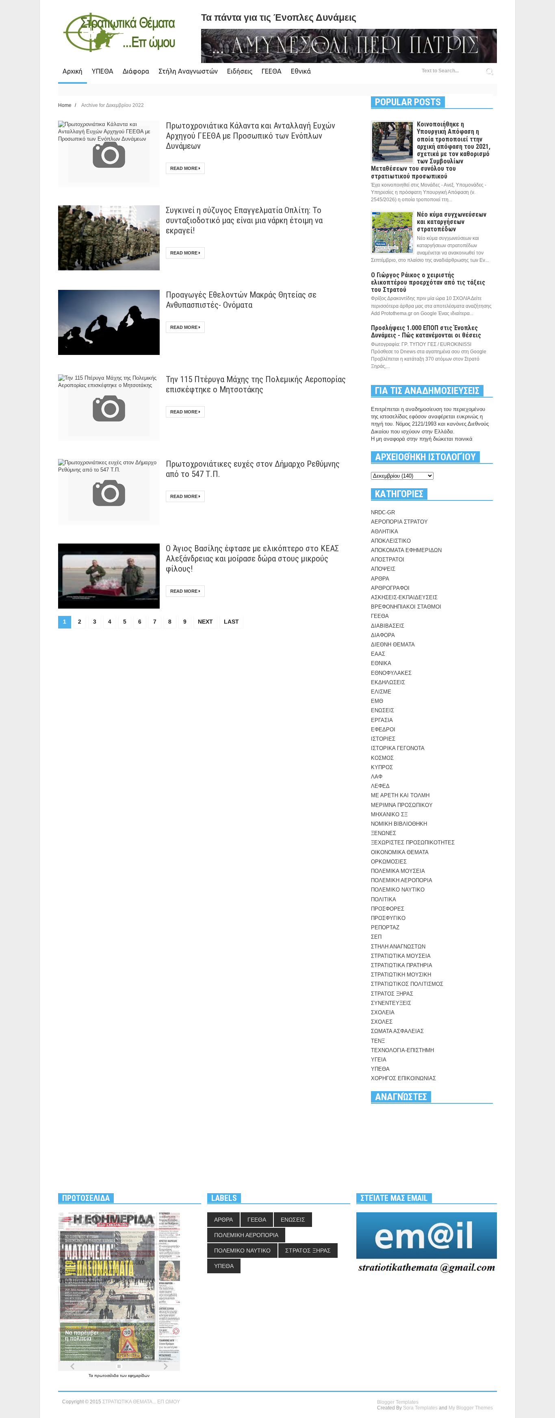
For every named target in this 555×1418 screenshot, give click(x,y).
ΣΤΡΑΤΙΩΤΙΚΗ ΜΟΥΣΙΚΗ (401, 975)
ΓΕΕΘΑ (272, 71)
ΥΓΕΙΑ (378, 1060)
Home (65, 105)
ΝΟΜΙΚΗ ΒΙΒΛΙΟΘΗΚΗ (399, 824)
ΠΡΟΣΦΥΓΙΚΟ (388, 918)
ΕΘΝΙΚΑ (381, 663)
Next (205, 621)
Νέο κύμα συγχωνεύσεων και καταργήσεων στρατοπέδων (451, 222)
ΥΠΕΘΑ (102, 71)
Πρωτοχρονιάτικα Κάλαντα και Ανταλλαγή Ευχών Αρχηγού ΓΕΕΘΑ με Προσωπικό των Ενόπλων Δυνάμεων (250, 136)
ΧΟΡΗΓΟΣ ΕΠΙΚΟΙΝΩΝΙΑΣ (403, 1078)
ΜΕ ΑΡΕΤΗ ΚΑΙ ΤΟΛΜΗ (400, 795)
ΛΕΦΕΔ (380, 786)
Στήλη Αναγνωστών (188, 71)
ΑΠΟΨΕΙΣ (383, 569)
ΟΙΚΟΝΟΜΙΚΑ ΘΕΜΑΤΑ (400, 852)
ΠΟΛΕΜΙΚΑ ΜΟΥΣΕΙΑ (398, 871)
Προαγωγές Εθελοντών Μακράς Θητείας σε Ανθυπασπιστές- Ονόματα (241, 300)
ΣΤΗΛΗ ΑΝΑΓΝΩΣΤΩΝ (398, 947)
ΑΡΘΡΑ (380, 579)
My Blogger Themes (471, 1408)
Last (231, 621)
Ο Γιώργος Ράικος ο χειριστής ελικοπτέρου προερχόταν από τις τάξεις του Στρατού (428, 282)
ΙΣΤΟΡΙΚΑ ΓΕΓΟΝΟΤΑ (398, 748)
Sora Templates (420, 1408)
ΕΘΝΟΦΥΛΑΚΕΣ (391, 673)
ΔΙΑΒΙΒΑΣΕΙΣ (387, 626)
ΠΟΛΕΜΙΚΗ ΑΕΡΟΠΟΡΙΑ (401, 880)
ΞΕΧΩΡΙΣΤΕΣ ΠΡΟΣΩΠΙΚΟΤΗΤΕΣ (413, 842)
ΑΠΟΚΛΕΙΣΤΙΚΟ (391, 541)
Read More (184, 168)
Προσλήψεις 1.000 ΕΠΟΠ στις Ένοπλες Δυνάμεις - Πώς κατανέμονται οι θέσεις (426, 331)
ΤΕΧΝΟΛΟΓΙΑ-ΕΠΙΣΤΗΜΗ (402, 1050)
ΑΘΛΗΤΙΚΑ (384, 531)
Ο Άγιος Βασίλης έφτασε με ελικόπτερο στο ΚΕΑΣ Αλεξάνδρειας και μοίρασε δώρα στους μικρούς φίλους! (252, 559)
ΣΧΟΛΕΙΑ (383, 1012)
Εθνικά (301, 71)
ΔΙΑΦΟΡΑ (383, 635)
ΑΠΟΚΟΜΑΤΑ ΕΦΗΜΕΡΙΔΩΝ (406, 550)
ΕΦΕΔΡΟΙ (383, 729)
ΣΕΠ (376, 937)
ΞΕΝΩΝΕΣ (383, 833)
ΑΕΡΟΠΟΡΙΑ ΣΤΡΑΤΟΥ (399, 522)
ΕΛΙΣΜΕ (381, 692)
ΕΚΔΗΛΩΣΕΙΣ (388, 682)
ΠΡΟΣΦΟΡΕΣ (387, 909)
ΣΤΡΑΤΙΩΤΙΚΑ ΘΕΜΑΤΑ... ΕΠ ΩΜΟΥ (141, 1402)
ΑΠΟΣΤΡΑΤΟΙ (387, 560)
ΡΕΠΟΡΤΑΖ (385, 927)
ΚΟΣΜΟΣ (382, 758)
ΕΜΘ (377, 701)
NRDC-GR (383, 512)
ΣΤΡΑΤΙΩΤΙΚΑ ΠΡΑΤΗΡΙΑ (401, 965)
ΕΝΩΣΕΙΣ (382, 710)
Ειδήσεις (239, 71)
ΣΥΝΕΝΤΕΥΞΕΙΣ (391, 1003)
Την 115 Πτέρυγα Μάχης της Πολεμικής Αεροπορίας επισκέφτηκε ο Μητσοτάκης (256, 384)
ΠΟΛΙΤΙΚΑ (383, 899)
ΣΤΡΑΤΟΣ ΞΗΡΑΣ (392, 994)
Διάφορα (136, 71)
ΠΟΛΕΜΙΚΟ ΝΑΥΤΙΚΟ (398, 890)
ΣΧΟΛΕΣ (381, 1022)
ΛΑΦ (376, 777)
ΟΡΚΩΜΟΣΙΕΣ (389, 862)
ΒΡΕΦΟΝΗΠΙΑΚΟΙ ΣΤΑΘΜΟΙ (406, 607)
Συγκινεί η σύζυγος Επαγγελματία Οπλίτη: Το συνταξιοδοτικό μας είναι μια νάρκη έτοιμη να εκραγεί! (244, 220)
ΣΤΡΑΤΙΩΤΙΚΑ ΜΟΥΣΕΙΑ (401, 956)
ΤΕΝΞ (378, 1041)
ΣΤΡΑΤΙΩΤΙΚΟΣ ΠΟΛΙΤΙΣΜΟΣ (407, 984)
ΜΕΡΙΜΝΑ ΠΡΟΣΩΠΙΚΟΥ (402, 805)
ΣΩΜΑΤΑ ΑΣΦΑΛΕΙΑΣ (397, 1031)
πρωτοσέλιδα (107, 1375)
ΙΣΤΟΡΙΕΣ (383, 739)
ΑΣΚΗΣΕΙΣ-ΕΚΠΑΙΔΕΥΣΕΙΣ (404, 597)
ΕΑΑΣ (378, 654)
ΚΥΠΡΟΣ (382, 767)
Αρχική (72, 71)
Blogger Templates (397, 1402)
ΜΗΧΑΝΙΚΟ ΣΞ (389, 814)
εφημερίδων (139, 1375)
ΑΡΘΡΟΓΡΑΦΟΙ (390, 588)
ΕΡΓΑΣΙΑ (382, 720)
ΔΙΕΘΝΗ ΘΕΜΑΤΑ (393, 645)
